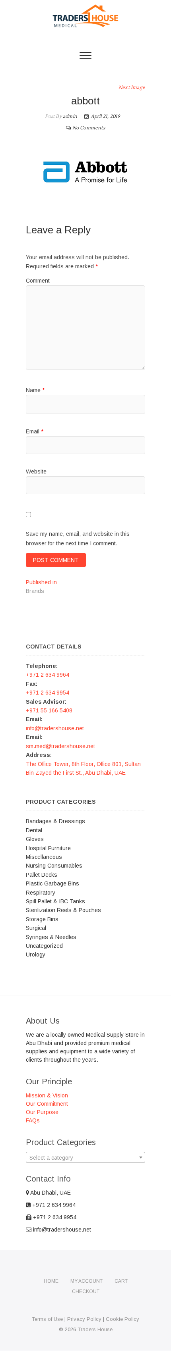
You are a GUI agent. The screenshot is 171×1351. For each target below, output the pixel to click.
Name (35, 390)
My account (86, 1281)
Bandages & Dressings (55, 821)
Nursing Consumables (54, 865)
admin (69, 116)
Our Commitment (47, 1104)
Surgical (36, 928)
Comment (38, 280)
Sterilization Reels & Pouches (63, 910)
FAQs (33, 1120)
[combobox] (85, 1157)
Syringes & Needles (51, 937)
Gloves (35, 839)
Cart (121, 1281)
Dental (34, 830)
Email (34, 431)
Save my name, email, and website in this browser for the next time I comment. (78, 539)
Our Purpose (42, 1112)
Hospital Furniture (48, 848)
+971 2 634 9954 (47, 692)
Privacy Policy (84, 1319)
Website (36, 471)
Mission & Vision (47, 1095)
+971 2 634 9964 (47, 675)
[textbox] (85, 1157)
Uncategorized (44, 946)
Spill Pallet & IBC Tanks (55, 901)
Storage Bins (42, 919)
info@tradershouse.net (55, 728)
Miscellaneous (44, 857)
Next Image (132, 87)
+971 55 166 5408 (49, 710)
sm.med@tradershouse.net (60, 746)
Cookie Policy (122, 1319)
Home (51, 1281)
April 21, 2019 (104, 116)
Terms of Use (47, 1319)
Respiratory (40, 892)
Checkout (85, 1291)
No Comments (88, 128)
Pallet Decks (41, 875)
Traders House (95, 1329)
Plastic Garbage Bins (52, 883)
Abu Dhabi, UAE (50, 1192)
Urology (35, 954)
